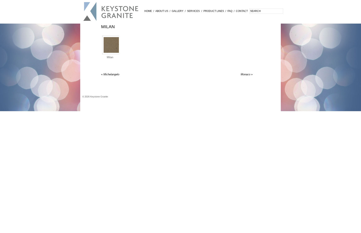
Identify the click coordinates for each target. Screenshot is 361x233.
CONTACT (242, 11)
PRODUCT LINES (213, 11)
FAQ (230, 11)
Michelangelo (110, 74)
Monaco (247, 74)
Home (148, 11)
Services (193, 11)
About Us (161, 11)
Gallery (177, 11)
